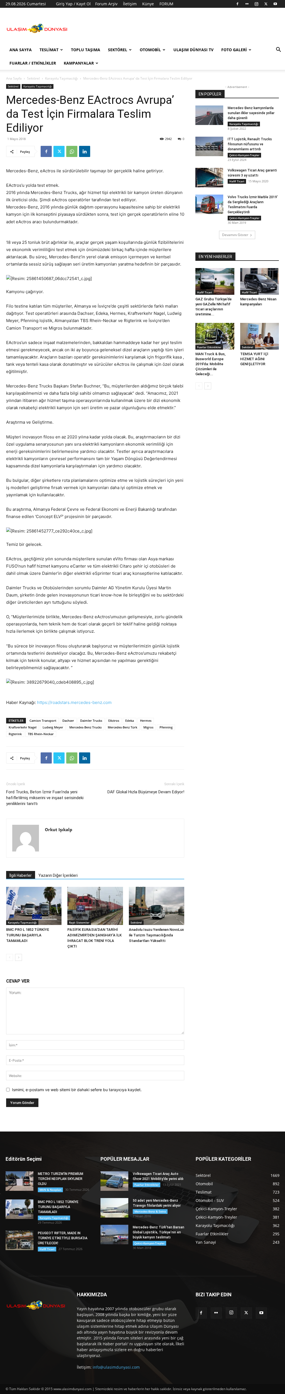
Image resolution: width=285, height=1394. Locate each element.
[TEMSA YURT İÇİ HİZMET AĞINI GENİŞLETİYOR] (259, 336)
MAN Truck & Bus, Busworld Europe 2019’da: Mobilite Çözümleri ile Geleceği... (210, 364)
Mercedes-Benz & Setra (150, 1211)
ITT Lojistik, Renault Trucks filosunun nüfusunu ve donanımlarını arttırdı (250, 144)
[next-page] (18, 957)
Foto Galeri (234, 49)
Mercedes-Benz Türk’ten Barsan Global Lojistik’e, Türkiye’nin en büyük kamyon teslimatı (158, 1232)
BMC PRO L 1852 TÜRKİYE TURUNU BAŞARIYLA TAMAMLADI (27, 935)
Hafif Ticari (236, 181)
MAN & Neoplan (50, 1190)
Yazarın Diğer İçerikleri (58, 875)
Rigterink (15, 734)
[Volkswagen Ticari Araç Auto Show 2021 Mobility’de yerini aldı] (114, 1181)
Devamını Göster (235, 234)
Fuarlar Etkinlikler (209, 347)
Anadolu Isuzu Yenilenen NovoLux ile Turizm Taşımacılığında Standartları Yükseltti (156, 935)
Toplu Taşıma (85, 49)
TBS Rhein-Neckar (41, 734)
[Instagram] (256, 4)
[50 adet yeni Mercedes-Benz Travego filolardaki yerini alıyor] (114, 1208)
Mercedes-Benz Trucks (85, 727)
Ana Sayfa (20, 49)
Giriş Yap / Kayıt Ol (73, 3)
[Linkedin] (84, 151)
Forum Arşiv (106, 3)
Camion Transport (43, 720)
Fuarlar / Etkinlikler (32, 63)
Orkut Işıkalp (58, 829)
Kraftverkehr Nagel (22, 727)
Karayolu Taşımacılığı (61, 78)
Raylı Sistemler (79, 922)
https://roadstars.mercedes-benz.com (74, 702)
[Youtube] (275, 4)
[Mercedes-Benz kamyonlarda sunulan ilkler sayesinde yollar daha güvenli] (209, 115)
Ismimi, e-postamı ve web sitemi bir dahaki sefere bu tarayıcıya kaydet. (77, 1089)
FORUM (166, 3)
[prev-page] (9, 957)
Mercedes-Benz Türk (122, 727)
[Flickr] (247, 4)
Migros (148, 727)
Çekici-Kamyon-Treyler (244, 155)
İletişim (130, 3)
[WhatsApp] (71, 151)
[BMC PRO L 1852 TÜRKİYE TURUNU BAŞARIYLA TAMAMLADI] (34, 906)
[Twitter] (266, 4)
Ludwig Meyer (53, 727)
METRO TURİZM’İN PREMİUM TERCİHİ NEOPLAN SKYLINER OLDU (60, 1179)
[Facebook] (237, 4)
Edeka (129, 720)
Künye (148, 3)
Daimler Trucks (91, 720)
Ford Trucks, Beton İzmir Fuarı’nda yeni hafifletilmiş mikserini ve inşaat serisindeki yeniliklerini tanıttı (44, 797)
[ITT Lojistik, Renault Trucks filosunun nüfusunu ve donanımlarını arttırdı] (209, 146)
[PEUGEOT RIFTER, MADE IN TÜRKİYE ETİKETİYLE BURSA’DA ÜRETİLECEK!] (19, 1240)
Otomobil (150, 49)
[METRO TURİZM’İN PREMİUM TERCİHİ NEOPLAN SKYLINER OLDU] (19, 1181)
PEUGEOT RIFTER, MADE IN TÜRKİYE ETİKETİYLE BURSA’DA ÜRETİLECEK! (62, 1238)
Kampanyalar (79, 63)
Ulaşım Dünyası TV (193, 49)
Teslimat (49, 49)
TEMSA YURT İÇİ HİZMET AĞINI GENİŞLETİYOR (254, 359)
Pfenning (166, 727)
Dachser (68, 720)
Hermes (145, 720)
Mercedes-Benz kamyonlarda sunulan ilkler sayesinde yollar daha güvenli (251, 113)
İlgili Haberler (20, 875)
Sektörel (117, 49)
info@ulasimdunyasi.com (116, 1367)
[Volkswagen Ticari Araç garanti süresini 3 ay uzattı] (209, 177)
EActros (113, 720)
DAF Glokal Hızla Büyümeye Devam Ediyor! (145, 791)
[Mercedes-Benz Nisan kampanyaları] (259, 281)
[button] (278, 50)
